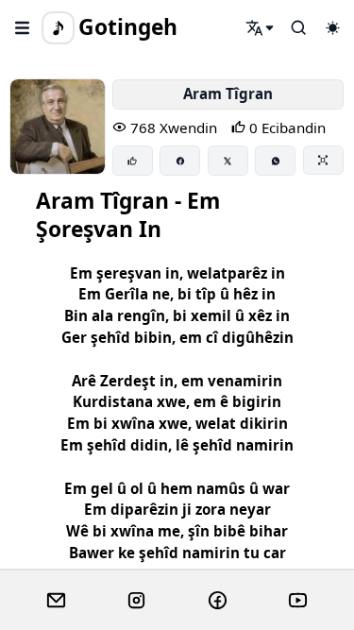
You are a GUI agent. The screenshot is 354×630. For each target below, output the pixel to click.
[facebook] (218, 601)
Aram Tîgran (228, 93)
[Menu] (23, 27)
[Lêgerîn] (260, 27)
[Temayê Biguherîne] (332, 27)
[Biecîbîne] (132, 160)
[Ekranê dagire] (323, 159)
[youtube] (298, 601)
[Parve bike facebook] (180, 160)
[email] (56, 601)
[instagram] (136, 601)
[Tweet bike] (228, 160)
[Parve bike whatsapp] (275, 160)
